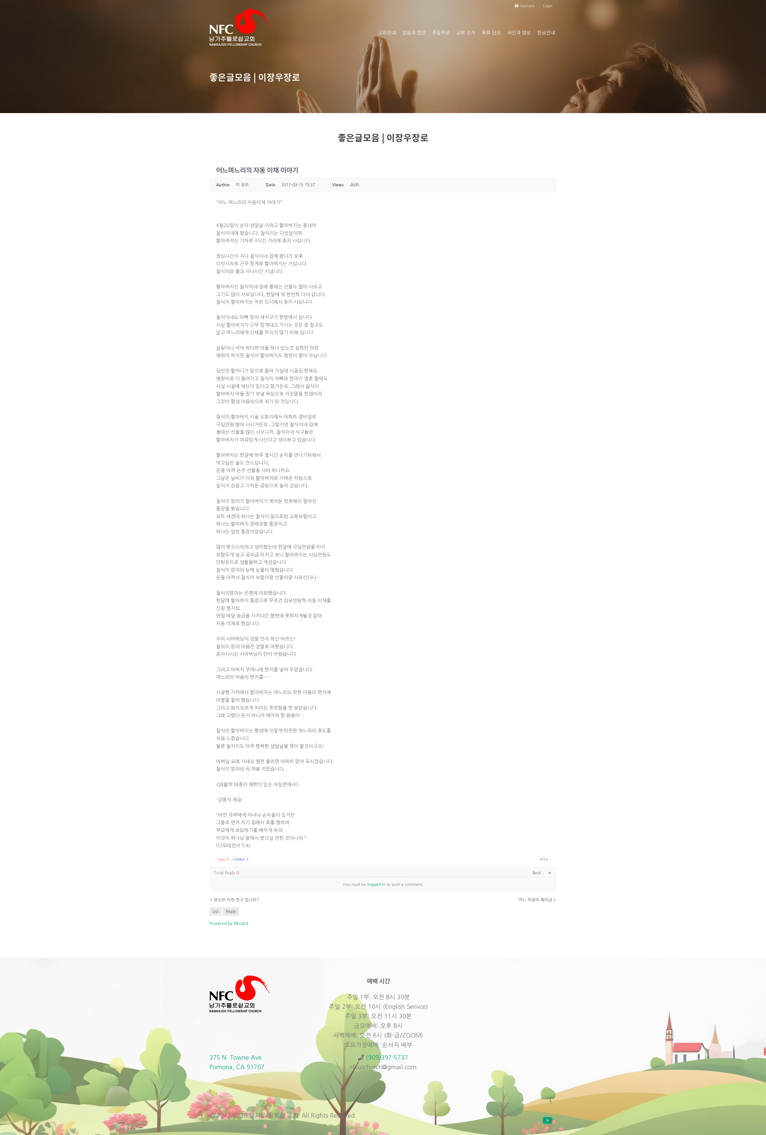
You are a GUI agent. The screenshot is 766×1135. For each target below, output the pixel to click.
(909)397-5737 (387, 1058)
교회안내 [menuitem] (387, 32)
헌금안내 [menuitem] (546, 32)
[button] (548, 1120)
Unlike (240, 859)
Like (223, 859)
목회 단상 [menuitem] (491, 32)
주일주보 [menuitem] (441, 32)
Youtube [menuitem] (526, 6)
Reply (231, 911)
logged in (376, 884)
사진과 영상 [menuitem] (519, 32)
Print (544, 859)
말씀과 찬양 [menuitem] (414, 32)
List (215, 911)
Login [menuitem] (547, 6)
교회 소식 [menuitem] (465, 32)
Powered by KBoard (228, 923)
